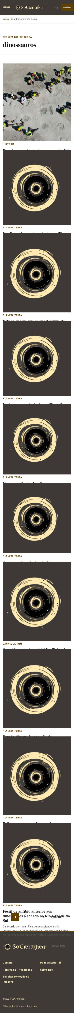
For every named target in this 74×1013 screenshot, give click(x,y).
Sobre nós (46, 969)
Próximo (57, 917)
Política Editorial (50, 962)
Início (6, 19)
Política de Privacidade (17, 969)
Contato (7, 962)
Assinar (67, 7)
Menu (6, 7)
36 (45, 917)
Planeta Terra (12, 227)
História (8, 144)
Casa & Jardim (12, 644)
